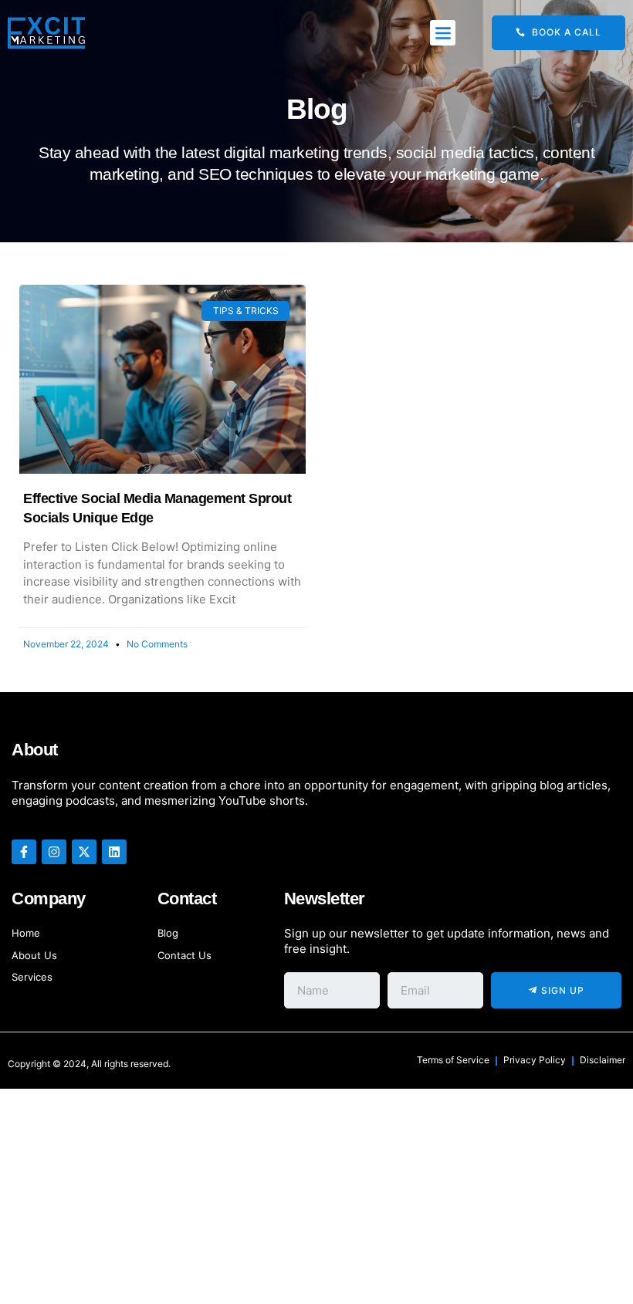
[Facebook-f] (24, 851)
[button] (442, 33)
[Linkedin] (114, 851)
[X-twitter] (84, 851)
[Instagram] (54, 851)
